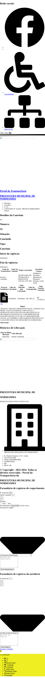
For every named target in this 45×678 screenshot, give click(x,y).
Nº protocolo (4, 493)
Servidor (3, 501)
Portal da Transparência (13, 191)
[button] (1, 651)
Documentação (5, 505)
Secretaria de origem (7, 508)
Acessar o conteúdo (6, 649)
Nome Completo (5, 495)
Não (9, 503)
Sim (4, 503)
